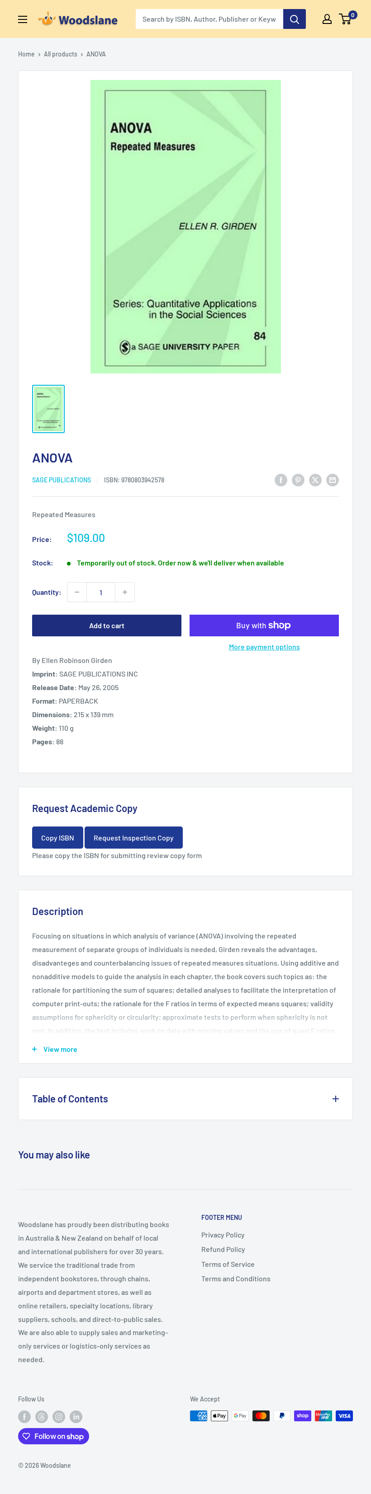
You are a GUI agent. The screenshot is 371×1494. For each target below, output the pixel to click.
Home (26, 54)
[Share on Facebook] (281, 479)
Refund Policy (223, 1249)
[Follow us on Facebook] (24, 1416)
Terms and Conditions (236, 1278)
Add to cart (106, 625)
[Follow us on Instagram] (58, 1416)
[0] (345, 19)
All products (60, 54)
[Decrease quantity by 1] (76, 592)
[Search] (294, 19)
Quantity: (47, 592)
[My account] (327, 19)
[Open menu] (22, 19)
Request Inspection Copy (134, 837)
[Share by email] (332, 479)
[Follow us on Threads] (41, 1416)
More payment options (264, 646)
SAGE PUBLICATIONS (61, 480)
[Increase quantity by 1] (124, 592)
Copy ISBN (57, 837)
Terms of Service (228, 1264)
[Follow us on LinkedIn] (76, 1416)
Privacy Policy (223, 1234)
